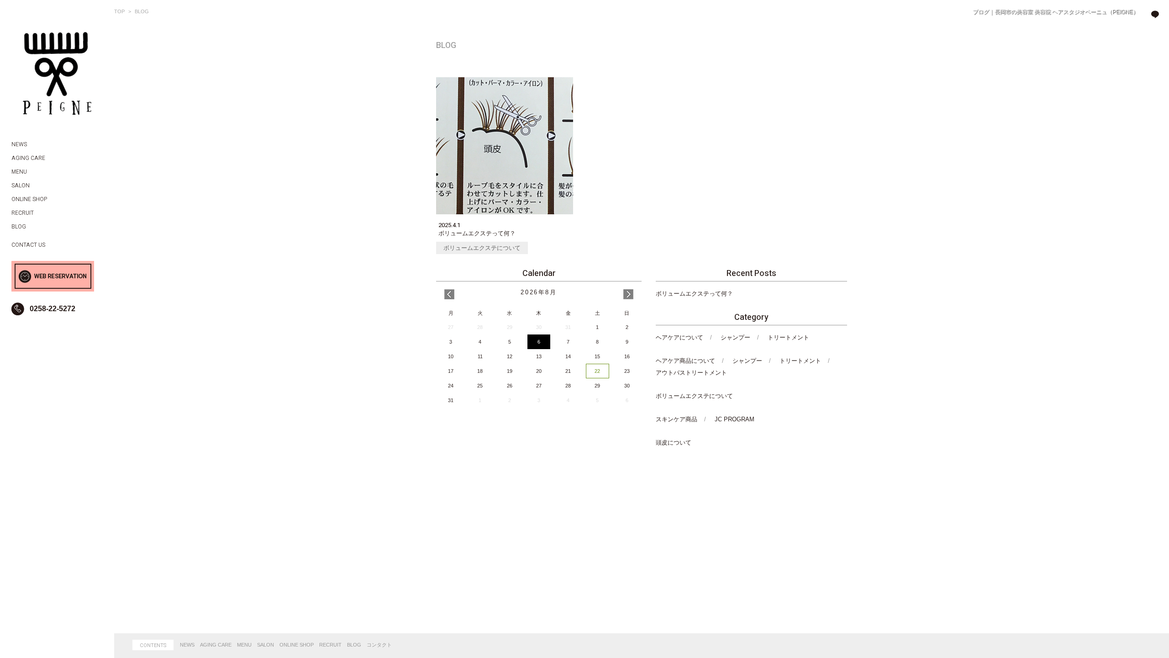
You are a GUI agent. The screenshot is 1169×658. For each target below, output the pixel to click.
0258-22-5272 (52, 309)
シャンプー (735, 337)
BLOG (354, 644)
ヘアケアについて (679, 337)
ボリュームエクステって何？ (694, 293)
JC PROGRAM (734, 419)
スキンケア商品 (676, 419)
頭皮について (673, 442)
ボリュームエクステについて (482, 247)
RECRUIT (330, 644)
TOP (119, 11)
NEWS (187, 644)
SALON (265, 644)
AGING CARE (216, 644)
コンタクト (379, 644)
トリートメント (788, 337)
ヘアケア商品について (685, 360)
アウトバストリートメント (691, 372)
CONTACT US (28, 245)
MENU (244, 644)
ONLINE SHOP (296, 644)
